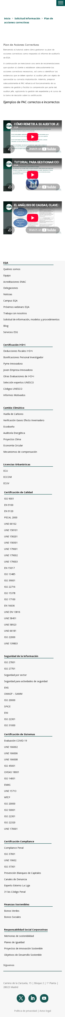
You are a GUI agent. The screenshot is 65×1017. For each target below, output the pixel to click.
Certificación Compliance (19, 841)
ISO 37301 (9, 866)
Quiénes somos (11, 269)
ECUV (6, 483)
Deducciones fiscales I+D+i (18, 350)
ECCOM (7, 476)
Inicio (7, 18)
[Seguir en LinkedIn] (32, 998)
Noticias (7, 294)
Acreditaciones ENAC (14, 281)
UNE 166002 (11, 746)
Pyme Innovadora (12, 363)
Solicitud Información (27, 18)
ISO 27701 (9, 668)
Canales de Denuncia (15, 879)
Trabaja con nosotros (15, 313)
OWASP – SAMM (13, 693)
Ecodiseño (8, 426)
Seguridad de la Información (21, 656)
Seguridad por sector (15, 674)
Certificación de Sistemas (27, 734)
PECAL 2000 (10, 517)
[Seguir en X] (21, 998)
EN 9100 (8, 504)
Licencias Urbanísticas (16, 464)
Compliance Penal (14, 847)
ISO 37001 (9, 854)
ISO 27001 (9, 662)
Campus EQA (10, 300)
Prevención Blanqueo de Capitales (22, 872)
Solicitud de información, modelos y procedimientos (31, 319)
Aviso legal (45, 1010)
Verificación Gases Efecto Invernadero (23, 420)
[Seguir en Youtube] (44, 998)
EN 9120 (8, 511)
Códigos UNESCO (12, 388)
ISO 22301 (9, 719)
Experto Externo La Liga (17, 885)
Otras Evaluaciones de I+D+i (18, 376)
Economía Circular (13, 445)
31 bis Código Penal (15, 891)
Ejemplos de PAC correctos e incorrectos (31, 102)
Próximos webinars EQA (16, 306)
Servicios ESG (10, 332)
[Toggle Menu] (60, 2)
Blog (5, 325)
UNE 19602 (10, 860)
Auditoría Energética (14, 432)
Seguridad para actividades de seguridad (26, 681)
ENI (6, 712)
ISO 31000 (9, 725)
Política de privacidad (25, 1010)
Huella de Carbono (13, 414)
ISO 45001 (9, 765)
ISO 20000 (9, 700)
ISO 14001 (9, 778)
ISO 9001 (9, 498)
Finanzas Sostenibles (19, 904)
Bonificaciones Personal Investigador (23, 357)
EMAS (7, 784)
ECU (5, 470)
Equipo (7, 275)
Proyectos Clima (12, 439)
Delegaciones (10, 288)
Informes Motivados (14, 395)
